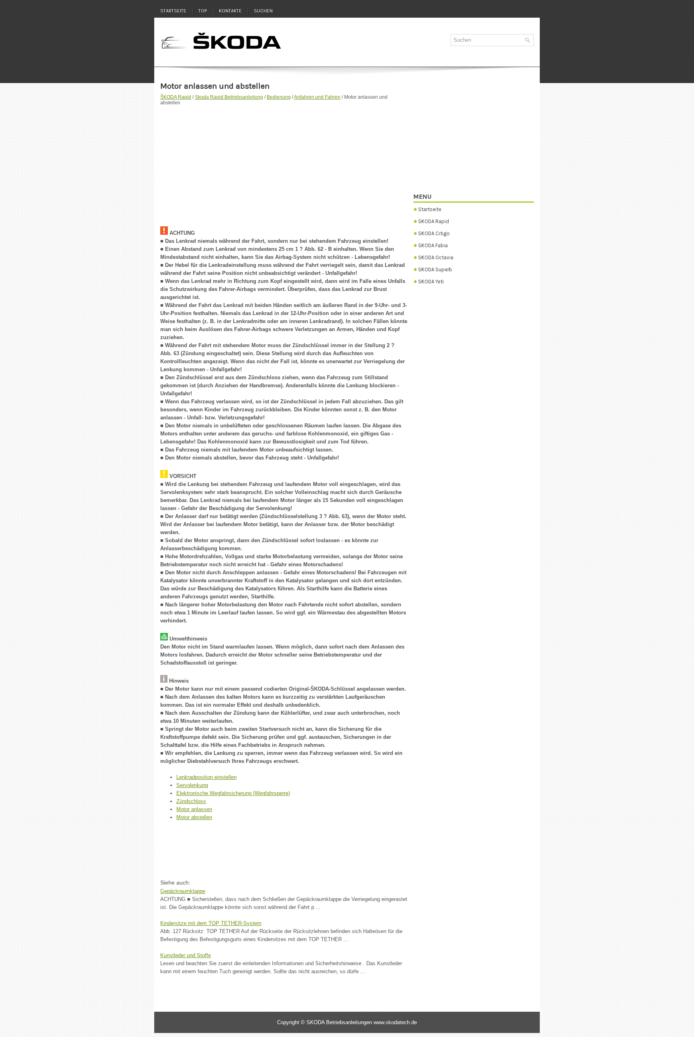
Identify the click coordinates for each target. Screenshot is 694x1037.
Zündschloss (191, 801)
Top (202, 11)
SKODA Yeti (431, 282)
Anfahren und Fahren (317, 97)
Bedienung (279, 97)
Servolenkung (192, 785)
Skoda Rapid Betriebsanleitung (229, 97)
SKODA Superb (435, 269)
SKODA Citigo (434, 233)
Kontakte (230, 11)
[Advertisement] (283, 162)
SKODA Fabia (433, 245)
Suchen (263, 11)
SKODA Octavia (435, 257)
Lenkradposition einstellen (206, 777)
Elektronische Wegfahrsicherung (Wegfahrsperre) (233, 793)
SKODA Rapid (433, 221)
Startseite (173, 11)
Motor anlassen (194, 809)
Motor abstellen (194, 817)
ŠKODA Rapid (175, 97)
